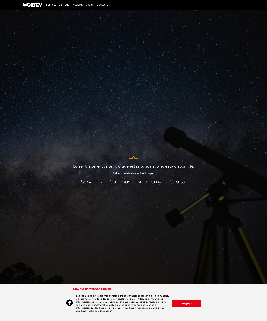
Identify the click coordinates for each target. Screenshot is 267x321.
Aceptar (186, 303)
